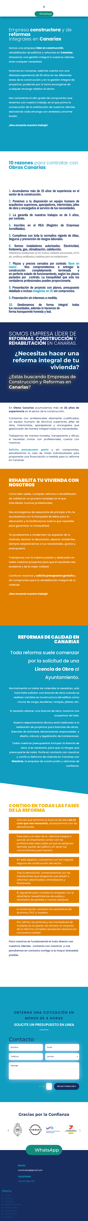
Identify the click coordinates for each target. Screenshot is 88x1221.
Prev (8, 1130)
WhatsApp (45, 13)
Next (79, 1130)
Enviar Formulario (66, 1086)
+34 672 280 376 (26, 1181)
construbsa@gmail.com (30, 1170)
